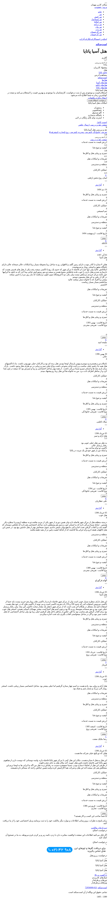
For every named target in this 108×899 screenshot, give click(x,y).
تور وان (98, 27)
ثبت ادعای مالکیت (99, 828)
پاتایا (100, 72)
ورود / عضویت (100, 7)
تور (100, 14)
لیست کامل (102, 122)
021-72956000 (91, 887)
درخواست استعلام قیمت (97, 100)
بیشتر (104, 238)
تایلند (105, 72)
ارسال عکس (83, 125)
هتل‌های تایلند (101, 85)
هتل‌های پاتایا (101, 87)
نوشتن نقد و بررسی (98, 125)
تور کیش (98, 17)
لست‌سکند (101, 44)
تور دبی (98, 29)
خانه (100, 12)
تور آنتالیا (98, 22)
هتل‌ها (104, 80)
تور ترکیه (98, 24)
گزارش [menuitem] (98, 185)
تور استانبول (96, 19)
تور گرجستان (96, 32)
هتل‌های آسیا (101, 82)
